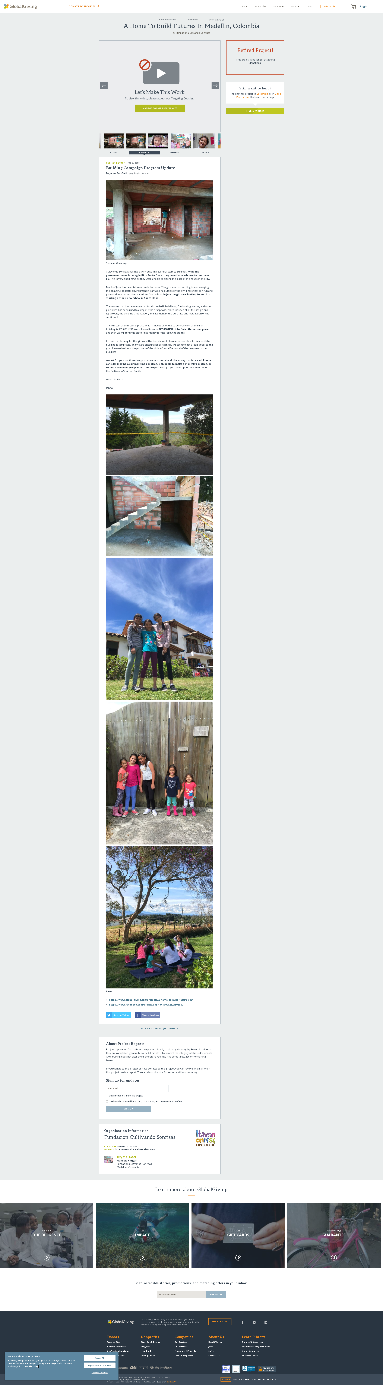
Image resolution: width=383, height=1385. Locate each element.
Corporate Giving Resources (256, 1346)
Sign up (128, 1108)
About (245, 6)
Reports (144, 152)
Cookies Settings (100, 1372)
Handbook (146, 1351)
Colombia (192, 19)
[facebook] (242, 1322)
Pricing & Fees (148, 1355)
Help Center (219, 1321)
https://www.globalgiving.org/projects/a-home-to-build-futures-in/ (151, 999)
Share (205, 152)
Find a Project (255, 111)
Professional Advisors (118, 1351)
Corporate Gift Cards (185, 1351)
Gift (329, 6)
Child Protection (167, 19)
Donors (113, 1337)
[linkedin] (266, 1322)
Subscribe (216, 1294)
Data (273, 1379)
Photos (175, 152)
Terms (253, 1379)
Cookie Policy (31, 1366)
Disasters (296, 6)
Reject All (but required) (99, 1365)
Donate (82, 6)
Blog (310, 6)
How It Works (215, 1342)
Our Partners (181, 1346)
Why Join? (145, 1346)
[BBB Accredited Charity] (250, 1369)
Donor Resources (250, 1351)
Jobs (210, 1346)
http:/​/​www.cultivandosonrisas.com (135, 1149)
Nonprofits (260, 6)
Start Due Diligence (150, 1342)
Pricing (261, 1379)
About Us (216, 1337)
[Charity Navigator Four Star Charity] (227, 1369)
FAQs (210, 1351)
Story (114, 152)
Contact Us (213, 1355)
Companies (278, 6)
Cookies (245, 1379)
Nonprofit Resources (252, 1342)
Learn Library (253, 1337)
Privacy (236, 1379)
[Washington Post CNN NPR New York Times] (149, 1368)
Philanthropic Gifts (116, 1346)
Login (363, 6)
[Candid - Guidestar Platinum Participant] (237, 1369)
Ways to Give (113, 1342)
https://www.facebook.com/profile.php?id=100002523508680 (146, 1004)
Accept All (99, 1358)
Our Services (181, 1342)
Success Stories (250, 1355)
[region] (61, 1366)
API (268, 1379)
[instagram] (254, 1322)
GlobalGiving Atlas (184, 1355)
